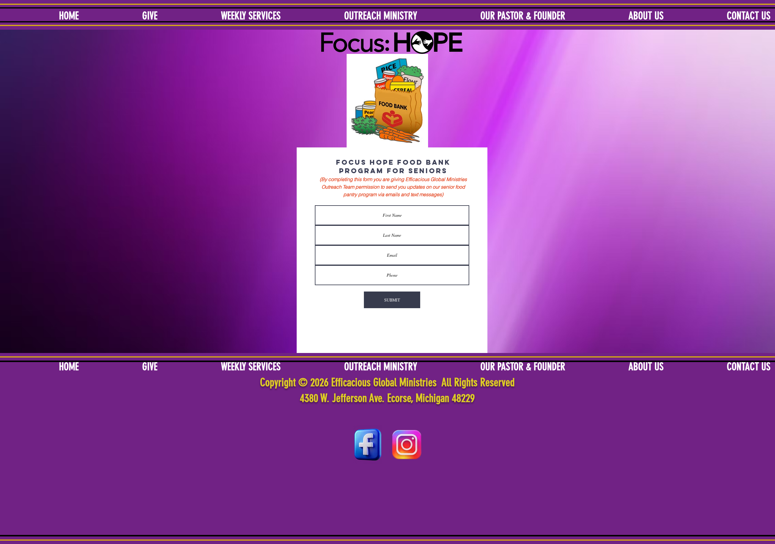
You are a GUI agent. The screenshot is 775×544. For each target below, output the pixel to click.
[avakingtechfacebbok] (367, 444)
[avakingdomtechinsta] (407, 444)
